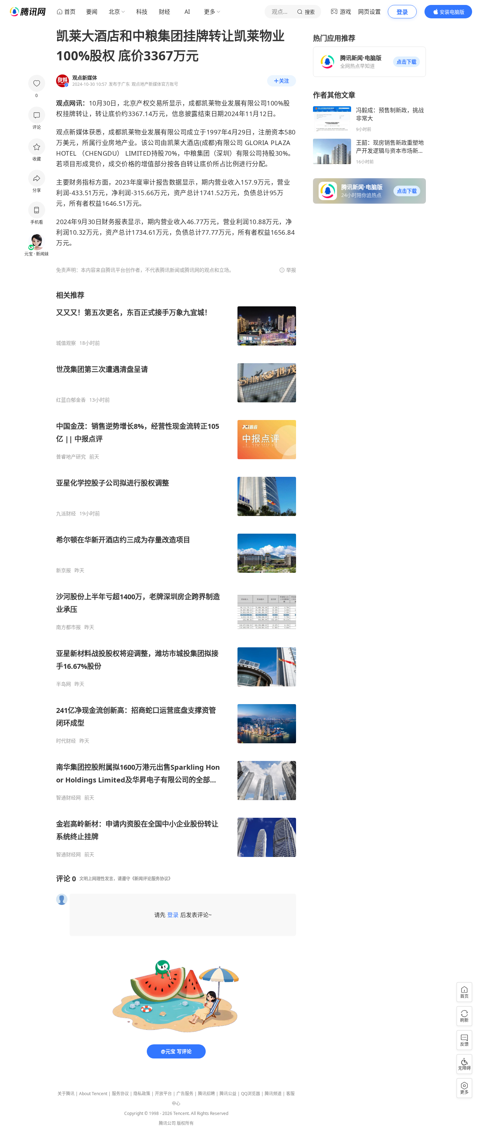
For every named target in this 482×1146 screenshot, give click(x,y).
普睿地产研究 (71, 456)
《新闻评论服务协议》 (151, 879)
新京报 (63, 570)
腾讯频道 (273, 1094)
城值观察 (66, 343)
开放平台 (163, 1094)
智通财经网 (68, 797)
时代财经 (66, 740)
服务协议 (120, 1094)
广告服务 (184, 1094)
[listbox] (176, 574)
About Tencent (93, 1094)
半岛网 (63, 684)
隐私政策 (141, 1094)
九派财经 (66, 513)
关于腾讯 (66, 1094)
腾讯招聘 (206, 1094)
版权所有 (185, 1123)
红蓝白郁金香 (71, 399)
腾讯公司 (167, 1123)
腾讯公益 (227, 1094)
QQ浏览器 (250, 1094)
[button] (406, 61)
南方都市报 (68, 627)
